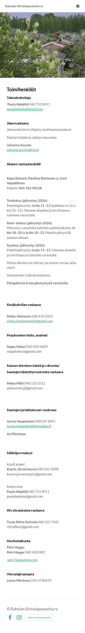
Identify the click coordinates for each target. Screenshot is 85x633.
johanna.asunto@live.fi (23, 150)
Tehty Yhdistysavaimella (39, 617)
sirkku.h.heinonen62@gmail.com (30, 321)
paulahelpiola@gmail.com (25, 109)
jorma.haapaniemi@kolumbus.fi (29, 426)
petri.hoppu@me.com (22, 560)
